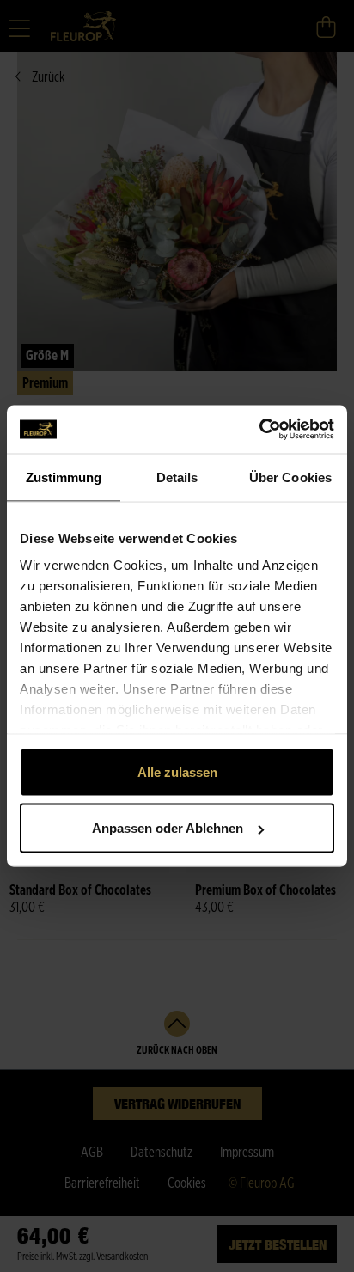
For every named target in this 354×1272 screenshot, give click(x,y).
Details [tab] (177, 476)
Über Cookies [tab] (290, 476)
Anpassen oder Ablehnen (167, 828)
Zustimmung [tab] (64, 476)
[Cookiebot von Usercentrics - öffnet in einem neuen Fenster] (259, 430)
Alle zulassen (177, 771)
